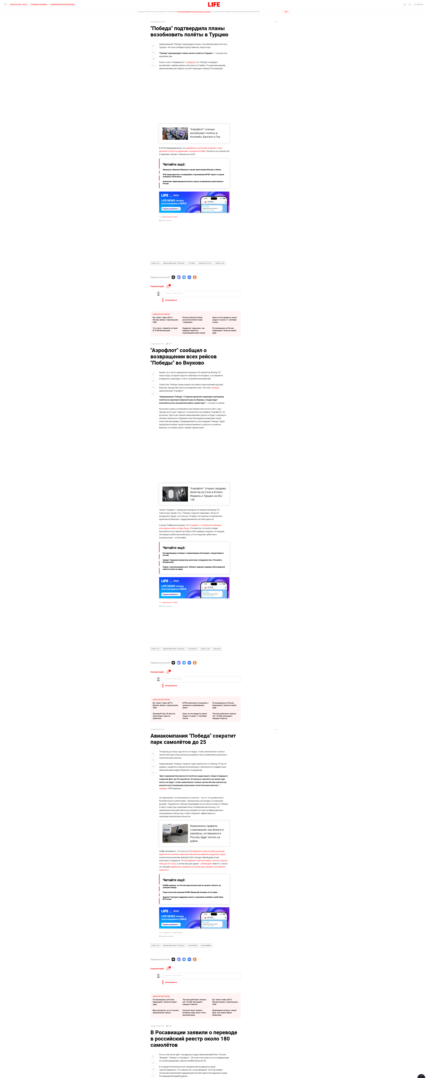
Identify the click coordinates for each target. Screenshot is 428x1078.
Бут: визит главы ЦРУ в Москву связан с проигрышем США (165, 319)
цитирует (163, 788)
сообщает (215, 387)
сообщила (190, 62)
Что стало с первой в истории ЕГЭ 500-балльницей (165, 329)
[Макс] (178, 277)
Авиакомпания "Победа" (170, 217)
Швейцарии (206, 911)
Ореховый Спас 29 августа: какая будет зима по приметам (164, 716)
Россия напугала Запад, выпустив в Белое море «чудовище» (192, 319)
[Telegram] (184, 277)
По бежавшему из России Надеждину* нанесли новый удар (224, 330)
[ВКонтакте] (189, 277)
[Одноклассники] (194, 277)
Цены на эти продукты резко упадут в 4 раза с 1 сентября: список (224, 319)
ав (187, 148)
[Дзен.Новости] (173, 277)
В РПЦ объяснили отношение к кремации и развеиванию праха (195, 705)
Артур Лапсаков (166, 220)
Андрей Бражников (167, 984)
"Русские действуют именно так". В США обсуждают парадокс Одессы (224, 716)
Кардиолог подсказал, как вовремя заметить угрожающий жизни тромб (193, 330)
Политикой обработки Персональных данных (194, 11)
